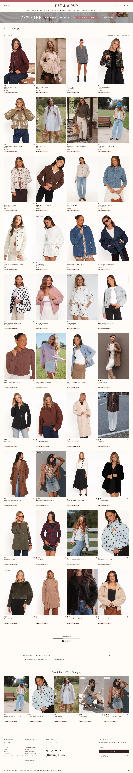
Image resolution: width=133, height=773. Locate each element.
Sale (99, 10)
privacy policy (125, 755)
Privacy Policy (23, 770)
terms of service (104, 756)
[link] (66, 17)
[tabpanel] (66, 703)
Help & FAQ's (7, 742)
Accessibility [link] (7, 753)
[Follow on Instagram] (52, 751)
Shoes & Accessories (89, 10)
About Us (27, 742)
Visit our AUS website (30, 758)
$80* (73, 1)
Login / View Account (51, 742)
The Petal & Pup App (30, 747)
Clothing (55, 10)
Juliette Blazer (85, 719)
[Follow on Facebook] (47, 751)
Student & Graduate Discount (32, 753)
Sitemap (60, 770)
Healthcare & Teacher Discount (33, 756)
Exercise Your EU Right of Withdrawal (13, 756)
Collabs (27, 749)
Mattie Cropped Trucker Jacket (12, 719)
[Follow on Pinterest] (56, 751)
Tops (69, 10)
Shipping (6, 749)
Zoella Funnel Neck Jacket (36, 719)
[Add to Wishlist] (34, 85)
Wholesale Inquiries (30, 751)
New (28, 10)
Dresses (35, 10)
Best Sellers (44, 10)
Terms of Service (38, 770)
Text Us (6, 747)
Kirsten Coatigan (60, 719)
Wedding (63, 10)
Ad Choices (30, 770)
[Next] (70, 641)
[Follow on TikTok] (60, 751)
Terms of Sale (46, 770)
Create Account (50, 745)
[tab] (66, 672)
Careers (27, 745)
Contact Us (7, 745)
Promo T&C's (54, 770)
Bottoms (76, 10)
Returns (6, 751)
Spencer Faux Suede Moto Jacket (113, 719)
